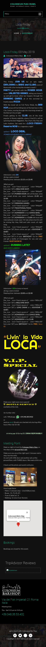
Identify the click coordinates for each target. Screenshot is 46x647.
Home (16, 33)
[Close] (27, 512)
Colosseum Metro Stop (14, 56)
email (11, 422)
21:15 (28, 56)
